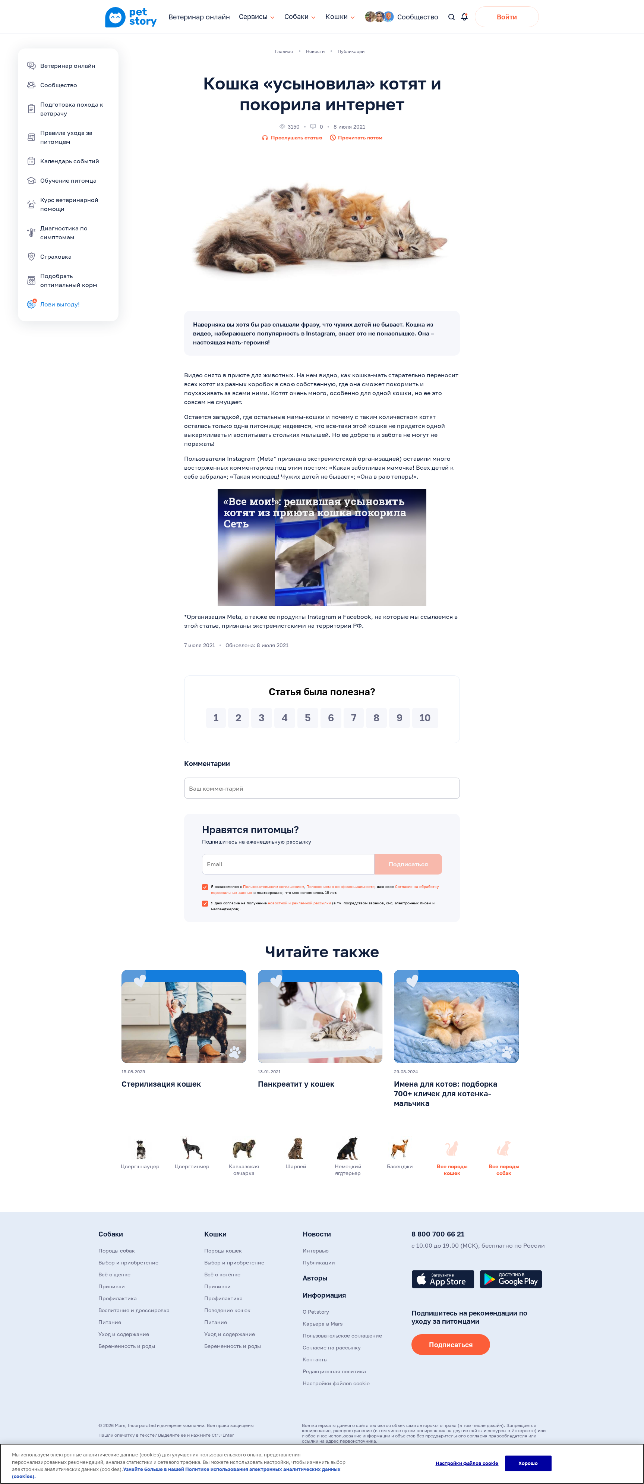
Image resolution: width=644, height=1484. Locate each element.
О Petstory (316, 1311)
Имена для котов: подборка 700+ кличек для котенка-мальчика (446, 1093)
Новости (317, 1234)
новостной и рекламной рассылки (299, 903)
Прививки (111, 1286)
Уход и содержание (123, 1334)
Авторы (315, 1278)
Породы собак (116, 1250)
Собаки (110, 1234)
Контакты (315, 1359)
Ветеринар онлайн (199, 17)
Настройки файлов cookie (467, 1463)
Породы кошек (223, 1250)
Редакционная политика (334, 1371)
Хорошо (528, 1463)
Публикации (319, 1262)
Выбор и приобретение (128, 1262)
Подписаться (451, 1344)
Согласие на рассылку (332, 1347)
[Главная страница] (131, 26)
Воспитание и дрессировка (134, 1310)
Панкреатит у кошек (296, 1083)
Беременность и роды (126, 1346)
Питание (109, 1322)
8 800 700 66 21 (437, 1234)
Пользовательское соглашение (342, 1335)
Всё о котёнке (222, 1274)
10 (425, 718)
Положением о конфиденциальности (340, 886)
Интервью (316, 1250)
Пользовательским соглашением (273, 886)
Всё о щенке (114, 1274)
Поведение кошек (227, 1310)
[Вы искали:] (452, 17)
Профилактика (117, 1298)
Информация (324, 1295)
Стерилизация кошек (161, 1083)
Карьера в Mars (322, 1323)
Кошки (215, 1234)
